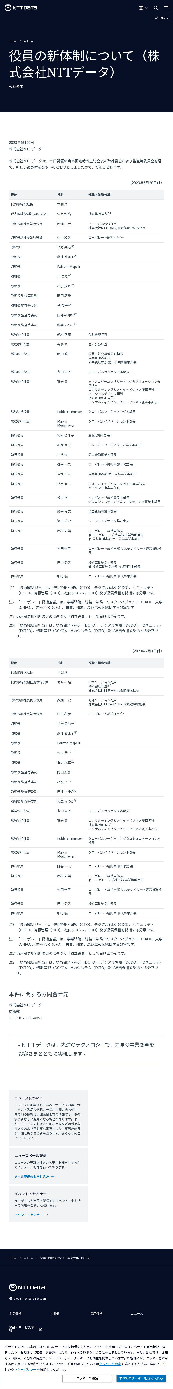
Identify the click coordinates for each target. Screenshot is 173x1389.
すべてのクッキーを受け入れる (141, 1378)
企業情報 (15, 1313)
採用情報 (96, 1313)
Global (30, 1298)
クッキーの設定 (87, 1378)
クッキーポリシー (23, 1369)
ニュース (28, 40)
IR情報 (54, 1313)
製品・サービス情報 (21, 1329)
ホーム (12, 40)
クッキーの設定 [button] (110, 1364)
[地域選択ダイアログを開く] (143, 8)
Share (161, 18)
